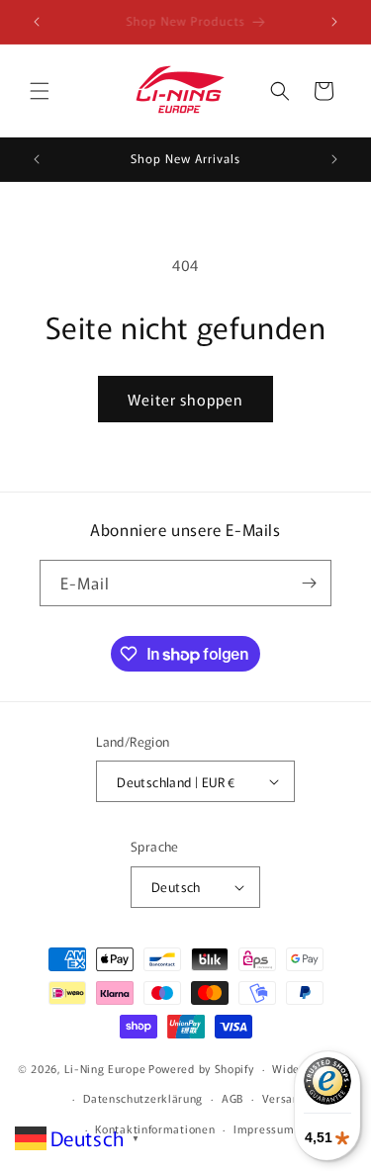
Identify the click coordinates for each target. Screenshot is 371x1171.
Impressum (263, 1128)
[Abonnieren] (308, 583)
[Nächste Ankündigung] (334, 22)
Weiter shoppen (185, 399)
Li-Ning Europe (104, 1068)
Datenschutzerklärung (143, 1098)
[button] (39, 91)
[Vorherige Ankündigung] (36, 22)
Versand (284, 1098)
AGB (232, 1098)
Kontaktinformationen (155, 1128)
